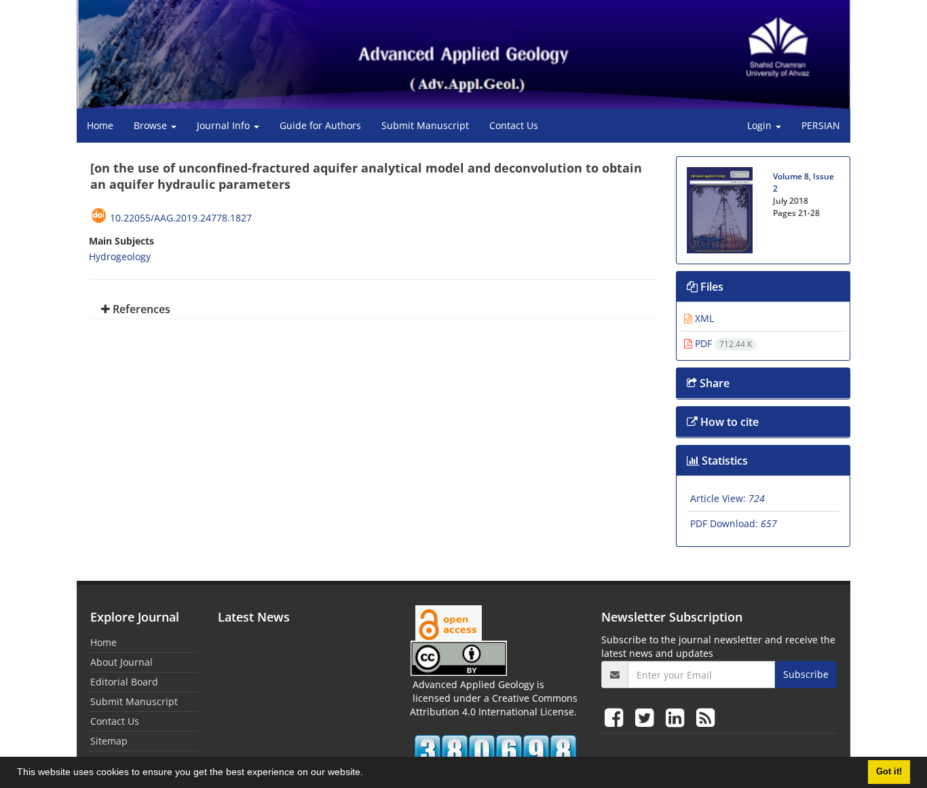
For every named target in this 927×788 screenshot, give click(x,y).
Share (713, 383)
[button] (368, 774)
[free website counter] (496, 751)
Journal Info (224, 125)
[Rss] (705, 717)
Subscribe (806, 674)
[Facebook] (616, 717)
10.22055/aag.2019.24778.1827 (181, 217)
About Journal (121, 662)
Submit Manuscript (425, 125)
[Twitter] (647, 717)
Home (100, 125)
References (140, 309)
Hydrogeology (120, 256)
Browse (152, 125)
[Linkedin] (677, 717)
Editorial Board (124, 681)
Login (760, 125)
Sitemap (109, 740)
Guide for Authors (320, 125)
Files (710, 286)
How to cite (728, 421)
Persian (820, 125)
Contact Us (513, 125)
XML (703, 318)
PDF (722, 343)
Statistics (723, 460)
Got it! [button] (889, 771)
